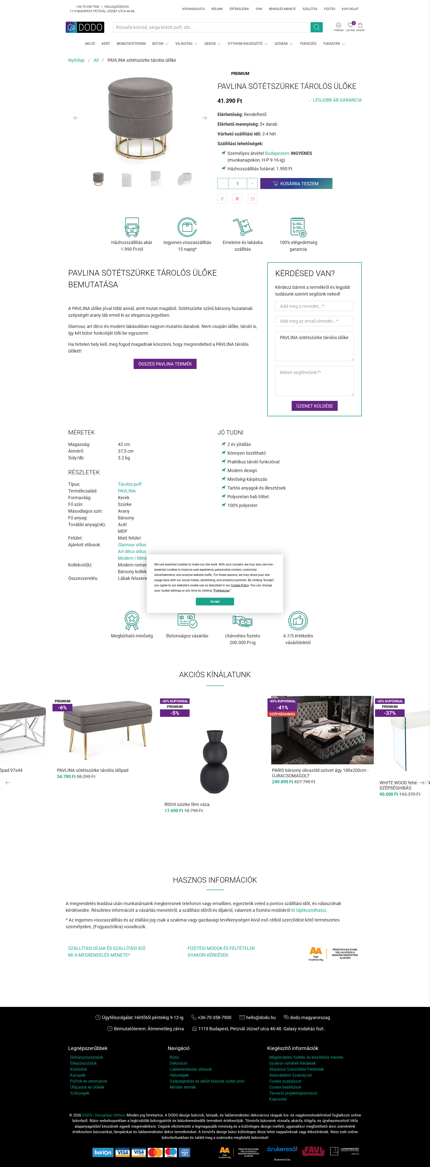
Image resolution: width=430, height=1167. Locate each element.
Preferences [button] (221, 590)
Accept (214, 601)
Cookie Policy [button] (240, 585)
